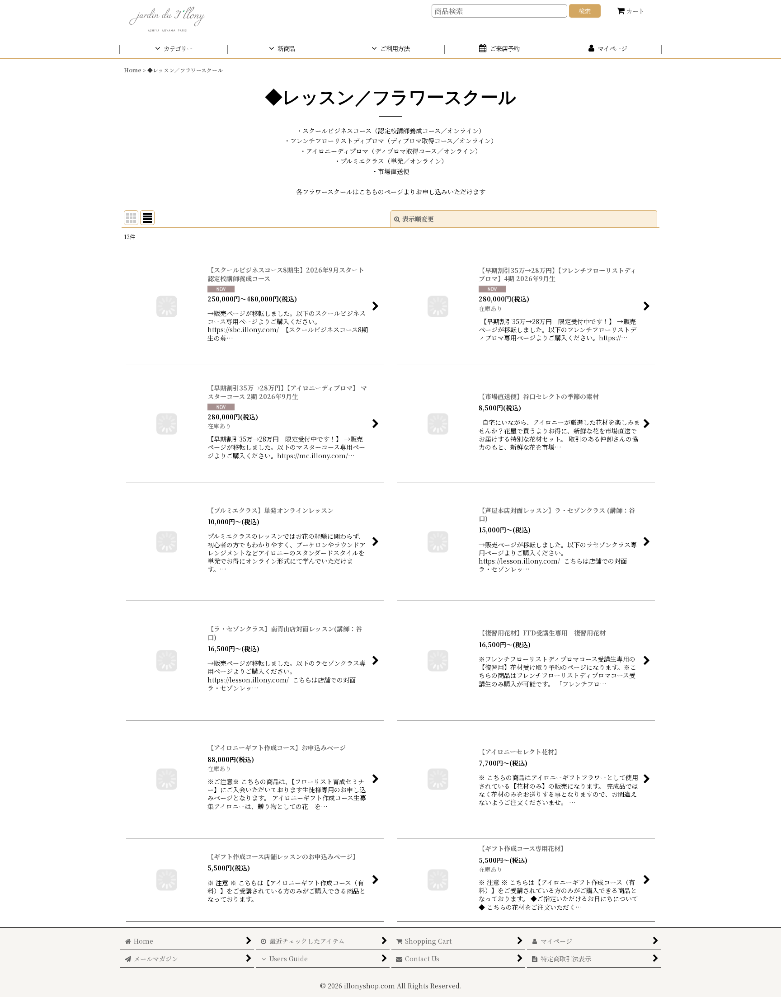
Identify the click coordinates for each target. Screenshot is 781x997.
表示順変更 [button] (418, 218)
